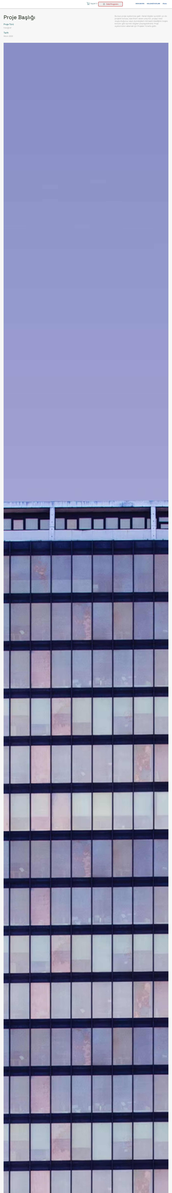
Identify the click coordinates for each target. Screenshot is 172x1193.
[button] (92, 3)
